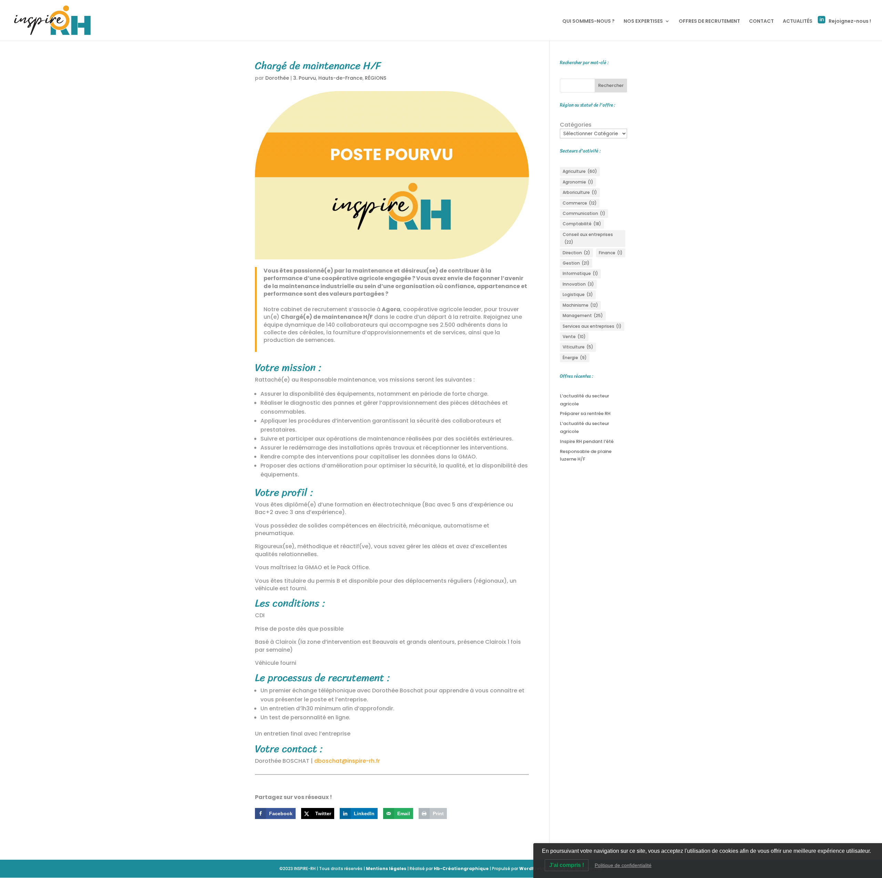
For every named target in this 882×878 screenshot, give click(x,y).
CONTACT (761, 21)
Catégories (576, 125)
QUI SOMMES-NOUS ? (588, 21)
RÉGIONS (375, 78)
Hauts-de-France (340, 78)
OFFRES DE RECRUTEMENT (709, 21)
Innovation (578, 284)
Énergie (575, 358)
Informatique (580, 273)
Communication (584, 213)
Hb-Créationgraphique (461, 868)
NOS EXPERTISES (643, 21)
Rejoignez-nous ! (850, 21)
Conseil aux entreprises (588, 238)
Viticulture (578, 347)
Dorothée (277, 78)
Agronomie (578, 182)
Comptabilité (582, 224)
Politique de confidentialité (623, 865)
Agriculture (580, 171)
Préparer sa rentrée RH (585, 413)
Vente (574, 336)
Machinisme (580, 305)
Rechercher (611, 85)
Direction (576, 253)
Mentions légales (386, 868)
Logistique (578, 294)
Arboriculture (580, 192)
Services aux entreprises (592, 326)
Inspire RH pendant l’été (587, 441)
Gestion (576, 263)
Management (583, 315)
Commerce (580, 203)
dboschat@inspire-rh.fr (347, 761)
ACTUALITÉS (797, 21)
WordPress (531, 868)
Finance (611, 253)
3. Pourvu (304, 78)
